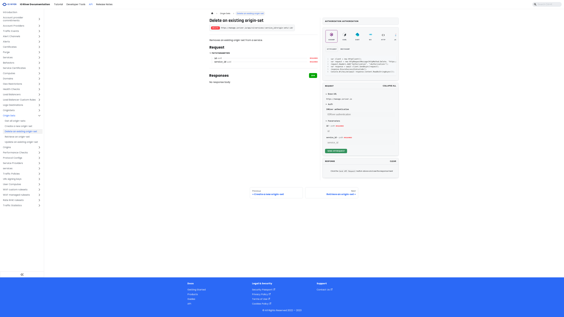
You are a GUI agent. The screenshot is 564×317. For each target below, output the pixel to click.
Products (192, 294)
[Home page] (212, 13)
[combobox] (547, 4)
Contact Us (323, 289)
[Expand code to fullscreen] (392, 59)
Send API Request (336, 151)
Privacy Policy (260, 294)
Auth (330, 104)
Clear (393, 161)
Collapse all (389, 86)
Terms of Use (259, 299)
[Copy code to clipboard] (387, 59)
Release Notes (104, 4)
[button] (22, 19)
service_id (331, 137)
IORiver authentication (337, 109)
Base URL (332, 93)
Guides (191, 299)
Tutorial (58, 4)
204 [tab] (313, 75)
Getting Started (196, 289)
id (327, 126)
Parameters (334, 120)
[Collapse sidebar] (22, 274)
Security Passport (262, 289)
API (91, 4)
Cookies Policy (260, 303)
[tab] (331, 36)
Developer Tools (75, 4)
